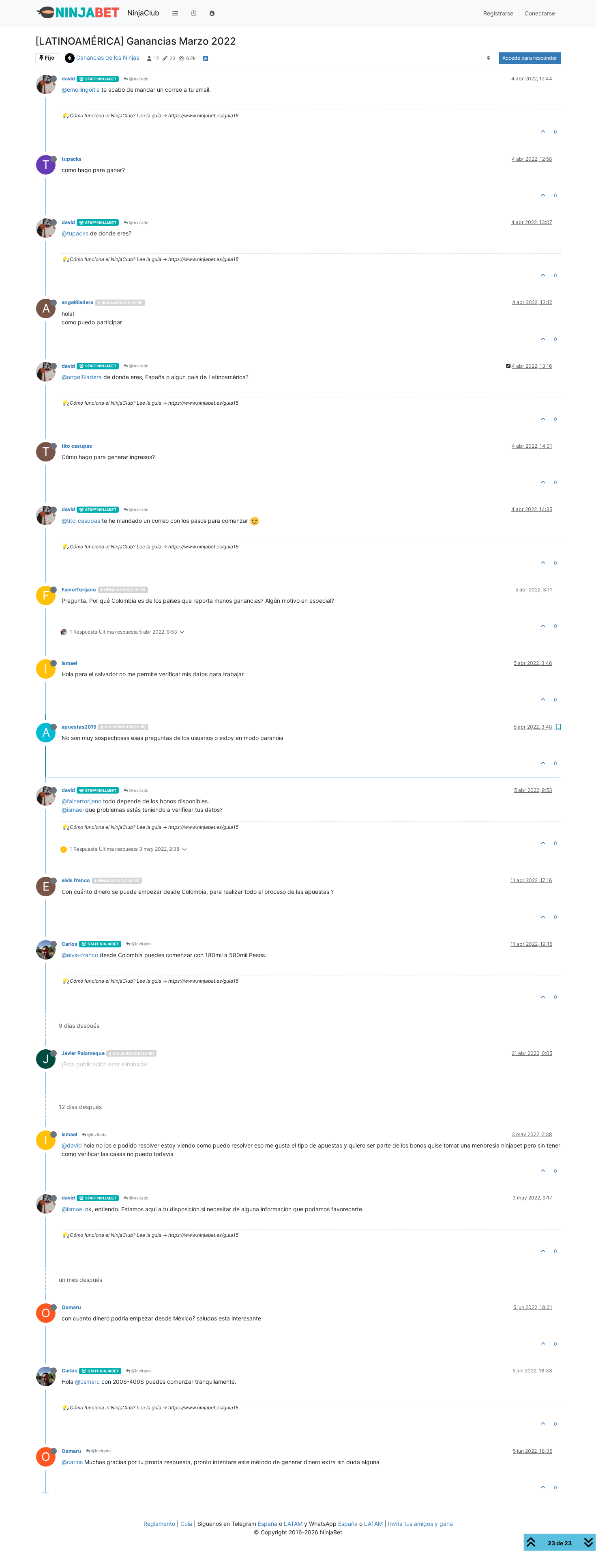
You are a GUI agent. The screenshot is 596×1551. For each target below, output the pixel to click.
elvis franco (76, 880)
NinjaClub (143, 13)
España (267, 1523)
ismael (69, 663)
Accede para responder (529, 58)
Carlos (69, 944)
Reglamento (159, 1523)
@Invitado (138, 78)
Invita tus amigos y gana (420, 1523)
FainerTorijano (79, 590)
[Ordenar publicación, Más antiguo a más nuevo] (488, 58)
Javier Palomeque (83, 1053)
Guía (186, 1523)
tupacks (71, 159)
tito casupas (77, 446)
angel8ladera (77, 302)
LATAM (293, 1523)
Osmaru (71, 1307)
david (68, 79)
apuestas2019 (79, 727)
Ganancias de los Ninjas (107, 57)
